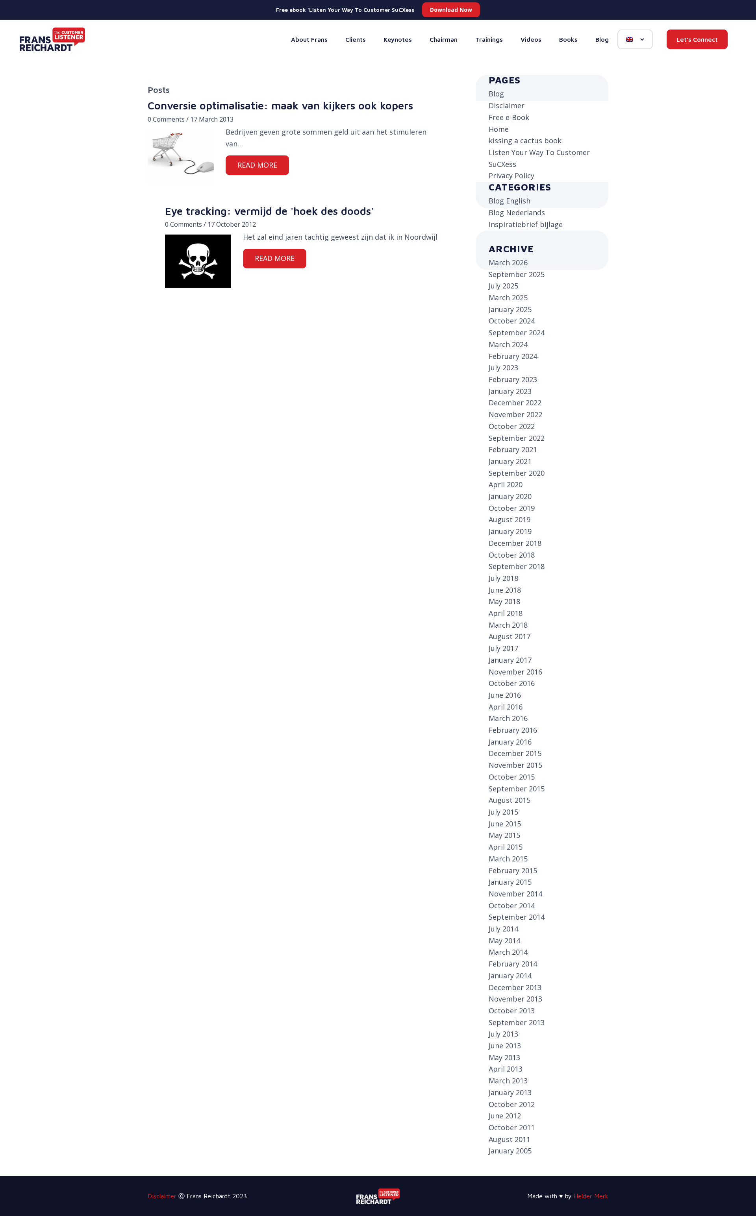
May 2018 (504, 601)
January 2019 (510, 531)
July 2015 (503, 812)
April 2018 (506, 613)
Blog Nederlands (517, 212)
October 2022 (512, 426)
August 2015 (509, 800)
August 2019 (509, 519)
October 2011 (512, 1127)
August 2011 (509, 1139)
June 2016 (505, 695)
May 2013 (504, 1057)
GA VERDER (257, 165)
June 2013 (505, 1045)
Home (499, 129)
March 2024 (508, 344)
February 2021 (513, 449)
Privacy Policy (511, 175)
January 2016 (510, 742)
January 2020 (510, 496)
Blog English (509, 200)
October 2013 (512, 1010)
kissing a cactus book (525, 140)
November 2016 (515, 671)
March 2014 (508, 952)
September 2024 (517, 332)
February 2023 (513, 379)
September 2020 (517, 473)
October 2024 (512, 320)
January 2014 (510, 975)
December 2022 (515, 402)
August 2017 (509, 636)
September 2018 (517, 566)
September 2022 (517, 438)
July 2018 (503, 578)
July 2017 (503, 648)
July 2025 (503, 285)
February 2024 (513, 356)
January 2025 (510, 309)
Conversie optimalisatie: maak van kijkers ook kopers (280, 105)
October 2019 (512, 508)
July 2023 (503, 367)
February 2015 (513, 870)
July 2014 (503, 928)
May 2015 (504, 835)
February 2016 (513, 730)
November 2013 (515, 998)
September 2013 (517, 1022)
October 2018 (512, 555)
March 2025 (508, 297)
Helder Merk (591, 1195)
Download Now (451, 9)
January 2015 (510, 882)
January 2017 (510, 660)
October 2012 (512, 1104)
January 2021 (510, 461)
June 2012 (505, 1115)
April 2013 (506, 1069)
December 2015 (515, 753)
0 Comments (166, 119)
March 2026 (508, 262)
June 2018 (505, 590)
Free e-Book (509, 117)
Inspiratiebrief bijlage (526, 224)
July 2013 (503, 1034)
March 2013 (508, 1080)
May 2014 (504, 940)
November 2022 (515, 414)
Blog (496, 93)
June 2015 (505, 823)
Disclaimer (506, 105)
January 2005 (510, 1150)
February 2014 (513, 963)
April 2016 (506, 706)
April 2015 (506, 847)
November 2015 (515, 765)
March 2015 (508, 858)
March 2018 (508, 625)
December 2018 (515, 543)
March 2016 (508, 718)
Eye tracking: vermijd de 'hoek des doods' (269, 211)
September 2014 (517, 917)
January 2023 (510, 391)
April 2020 (506, 484)
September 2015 (517, 788)
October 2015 (512, 777)
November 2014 (515, 893)
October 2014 (512, 905)
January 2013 (510, 1092)
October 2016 (512, 683)
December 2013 (515, 987)
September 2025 (517, 274)
